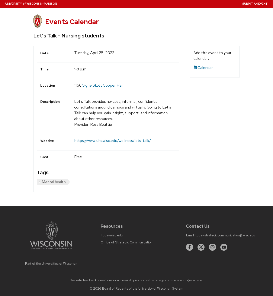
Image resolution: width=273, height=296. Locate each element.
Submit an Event (255, 4)
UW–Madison (31, 4)
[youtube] (224, 247)
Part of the (51, 264)
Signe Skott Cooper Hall (102, 85)
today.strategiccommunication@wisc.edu (225, 235)
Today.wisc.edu (112, 235)
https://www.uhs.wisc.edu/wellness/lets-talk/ (112, 140)
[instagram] (212, 247)
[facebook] (189, 247)
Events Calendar (72, 21)
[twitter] (201, 247)
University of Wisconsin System (160, 288)
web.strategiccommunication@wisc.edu (173, 280)
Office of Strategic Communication (126, 242)
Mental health (54, 181)
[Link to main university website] (51, 250)
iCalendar (205, 67)
